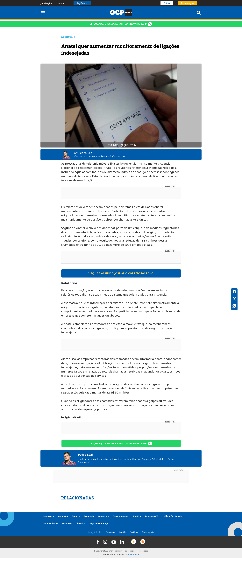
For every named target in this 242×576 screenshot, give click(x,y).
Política (137, 516)
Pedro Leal (85, 153)
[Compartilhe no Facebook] (234, 292)
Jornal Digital (46, 3)
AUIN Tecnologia (132, 554)
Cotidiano (63, 516)
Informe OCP (151, 516)
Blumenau (110, 532)
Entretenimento (121, 516)
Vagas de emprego (98, 523)
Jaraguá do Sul (94, 532)
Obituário (80, 523)
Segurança (48, 516)
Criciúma (134, 532)
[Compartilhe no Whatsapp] (234, 306)
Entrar (166, 3)
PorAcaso (67, 523)
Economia (89, 516)
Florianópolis (148, 532)
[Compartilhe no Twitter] (234, 299)
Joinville (122, 532)
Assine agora (187, 3)
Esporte (76, 516)
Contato (61, 3)
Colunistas (103, 516)
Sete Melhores (50, 523)
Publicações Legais (172, 516)
